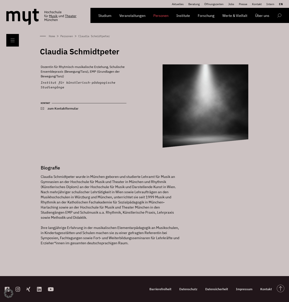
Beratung (194, 4)
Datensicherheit (216, 289)
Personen (160, 15)
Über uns (262, 15)
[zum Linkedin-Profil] (41, 289)
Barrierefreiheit (160, 289)
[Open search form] (279, 16)
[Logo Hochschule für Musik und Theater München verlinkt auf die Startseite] (22, 17)
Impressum (244, 289)
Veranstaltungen (132, 15)
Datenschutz (188, 289)
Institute (183, 15)
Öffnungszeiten (214, 4)
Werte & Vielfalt (234, 15)
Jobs (231, 4)
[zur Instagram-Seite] (19, 289)
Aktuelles (178, 4)
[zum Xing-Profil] (30, 289)
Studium (104, 15)
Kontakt (257, 4)
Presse (243, 4)
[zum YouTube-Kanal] (51, 289)
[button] (8, 293)
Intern (270, 4)
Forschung (206, 15)
